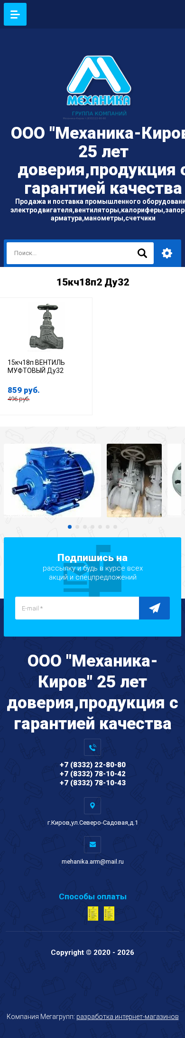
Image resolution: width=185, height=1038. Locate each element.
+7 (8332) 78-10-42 (93, 774)
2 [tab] (77, 527)
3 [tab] (85, 527)
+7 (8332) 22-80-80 (93, 765)
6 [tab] (108, 527)
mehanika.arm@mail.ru (93, 861)
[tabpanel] (52, 480)
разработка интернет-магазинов (127, 1016)
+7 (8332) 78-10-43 (93, 783)
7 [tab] (115, 527)
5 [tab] (100, 527)
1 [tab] (70, 527)
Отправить (154, 608)
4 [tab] (92, 527)
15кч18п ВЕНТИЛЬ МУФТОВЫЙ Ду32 (36, 367)
